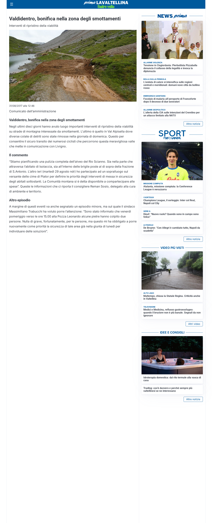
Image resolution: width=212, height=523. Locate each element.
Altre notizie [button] (193, 123)
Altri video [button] (194, 323)
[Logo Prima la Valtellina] (106, 4)
